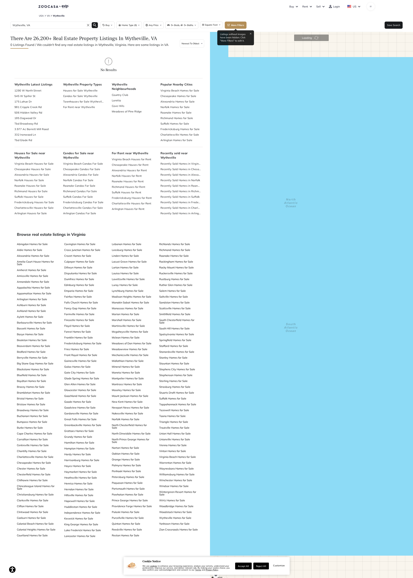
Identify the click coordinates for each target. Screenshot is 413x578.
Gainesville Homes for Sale (80, 360)
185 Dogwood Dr (25, 118)
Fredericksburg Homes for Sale (180, 129)
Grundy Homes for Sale (78, 436)
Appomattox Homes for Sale (34, 293)
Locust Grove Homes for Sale (129, 261)
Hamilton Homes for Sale (79, 442)
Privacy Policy (212, 569)
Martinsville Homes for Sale (128, 325)
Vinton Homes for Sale (172, 451)
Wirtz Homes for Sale (172, 500)
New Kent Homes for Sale (127, 401)
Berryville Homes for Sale (32, 357)
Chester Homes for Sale (31, 468)
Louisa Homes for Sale (125, 273)
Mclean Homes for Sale (126, 337)
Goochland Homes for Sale (80, 395)
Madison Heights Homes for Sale (131, 296)
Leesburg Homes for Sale (127, 250)
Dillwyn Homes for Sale (78, 267)
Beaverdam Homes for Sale (33, 346)
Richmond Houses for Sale (31, 191)
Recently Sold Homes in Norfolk (180, 180)
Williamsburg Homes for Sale (177, 474)
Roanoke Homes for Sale (176, 112)
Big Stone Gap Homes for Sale (35, 363)
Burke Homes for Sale (30, 427)
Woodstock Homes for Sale (175, 512)
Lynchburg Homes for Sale (127, 290)
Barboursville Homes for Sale (34, 322)
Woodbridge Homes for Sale (176, 506)
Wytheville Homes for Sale (175, 517)
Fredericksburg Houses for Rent (132, 197)
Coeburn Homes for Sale (31, 517)
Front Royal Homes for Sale (80, 355)
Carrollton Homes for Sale (32, 439)
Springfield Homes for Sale (175, 340)
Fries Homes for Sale (76, 349)
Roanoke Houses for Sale (30, 185)
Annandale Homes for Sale (33, 281)
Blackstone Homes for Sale (33, 369)
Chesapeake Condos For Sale (81, 169)
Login (336, 6)
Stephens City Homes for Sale (177, 369)
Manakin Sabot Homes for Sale (130, 302)
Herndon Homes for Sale (79, 489)
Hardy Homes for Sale (77, 454)
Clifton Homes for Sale (30, 506)
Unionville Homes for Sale (174, 439)
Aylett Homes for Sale (30, 316)
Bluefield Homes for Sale (31, 375)
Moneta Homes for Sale (126, 372)
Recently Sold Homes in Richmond (180, 191)
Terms (198, 569)
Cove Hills (118, 106)
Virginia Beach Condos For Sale (83, 163)
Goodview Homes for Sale (80, 407)
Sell (318, 6)
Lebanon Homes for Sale (126, 244)
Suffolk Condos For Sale (78, 196)
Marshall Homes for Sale (126, 320)
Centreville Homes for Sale (33, 445)
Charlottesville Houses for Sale (34, 207)
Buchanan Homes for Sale (32, 416)
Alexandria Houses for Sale (31, 174)
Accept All (243, 566)
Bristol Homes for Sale (30, 398)
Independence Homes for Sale (82, 512)
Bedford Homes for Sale (31, 351)
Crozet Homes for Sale (77, 255)
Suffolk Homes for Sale (174, 123)
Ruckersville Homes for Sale (176, 273)
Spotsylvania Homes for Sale (176, 334)
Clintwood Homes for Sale (32, 512)
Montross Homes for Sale (127, 384)
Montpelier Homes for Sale (128, 378)
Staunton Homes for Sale (174, 363)
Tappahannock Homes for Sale (177, 404)
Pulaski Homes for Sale (125, 512)
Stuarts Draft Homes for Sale (176, 392)
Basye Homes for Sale (30, 334)
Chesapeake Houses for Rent (130, 164)
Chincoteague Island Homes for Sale (36, 487)
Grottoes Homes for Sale (79, 431)
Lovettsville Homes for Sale (128, 279)
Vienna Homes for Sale (173, 445)
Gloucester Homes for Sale (80, 390)
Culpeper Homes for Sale (79, 261)
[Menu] (370, 6)
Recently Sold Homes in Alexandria (180, 174)
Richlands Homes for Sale (174, 244)
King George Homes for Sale (81, 524)
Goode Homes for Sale (77, 401)
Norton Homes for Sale (125, 447)
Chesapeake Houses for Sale (32, 169)
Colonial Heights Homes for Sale (36, 529)
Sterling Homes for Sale (173, 381)
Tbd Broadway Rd (26, 123)
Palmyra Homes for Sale (126, 465)
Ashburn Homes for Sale (31, 305)
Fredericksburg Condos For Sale (83, 202)
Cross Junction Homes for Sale (82, 250)
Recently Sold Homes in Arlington (180, 213)
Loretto (116, 100)
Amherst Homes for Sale (31, 270)
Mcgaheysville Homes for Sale (130, 331)
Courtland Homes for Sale (32, 535)
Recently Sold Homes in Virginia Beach (180, 163)
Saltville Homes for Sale (173, 296)
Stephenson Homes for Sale (175, 375)
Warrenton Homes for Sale (175, 462)
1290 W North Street (27, 90)
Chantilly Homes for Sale (32, 451)
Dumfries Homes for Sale (79, 279)
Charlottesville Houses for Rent (131, 203)
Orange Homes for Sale (126, 459)
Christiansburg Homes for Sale (35, 494)
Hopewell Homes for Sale (79, 501)
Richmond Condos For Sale (80, 191)
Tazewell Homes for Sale (174, 410)
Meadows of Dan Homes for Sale (131, 343)
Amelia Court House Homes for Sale (35, 263)
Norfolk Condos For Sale (78, 180)
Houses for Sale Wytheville (80, 90)
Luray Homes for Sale (125, 285)
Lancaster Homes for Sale (79, 536)
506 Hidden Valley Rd (28, 112)
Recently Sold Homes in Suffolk (180, 196)
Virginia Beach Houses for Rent (131, 159)
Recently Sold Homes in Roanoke (180, 185)
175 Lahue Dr (23, 101)
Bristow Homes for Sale (31, 404)
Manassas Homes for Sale (127, 308)
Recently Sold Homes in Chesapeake (180, 169)
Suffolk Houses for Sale (29, 196)
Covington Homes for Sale (79, 244)
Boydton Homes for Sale (31, 381)
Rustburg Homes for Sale (174, 279)
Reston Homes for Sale (125, 535)
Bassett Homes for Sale (31, 328)
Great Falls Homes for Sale (80, 419)
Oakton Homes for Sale (126, 453)
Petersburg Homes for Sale (128, 477)
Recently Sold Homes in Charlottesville (180, 207)
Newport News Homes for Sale (130, 407)
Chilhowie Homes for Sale (32, 480)
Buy (291, 6)
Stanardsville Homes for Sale (176, 351)
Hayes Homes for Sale (77, 466)
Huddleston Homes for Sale (80, 506)
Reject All (261, 566)
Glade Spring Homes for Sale (81, 378)
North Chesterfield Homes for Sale (129, 426)
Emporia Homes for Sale (78, 290)
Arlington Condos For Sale (79, 213)
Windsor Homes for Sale (174, 486)
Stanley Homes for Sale (173, 357)
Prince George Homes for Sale (130, 500)
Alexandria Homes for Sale (177, 101)
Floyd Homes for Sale (77, 325)
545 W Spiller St (25, 96)
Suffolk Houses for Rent (126, 192)
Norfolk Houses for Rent (127, 175)
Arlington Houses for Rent (128, 209)
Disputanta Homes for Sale (80, 273)
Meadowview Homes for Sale (129, 349)
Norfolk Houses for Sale (29, 180)
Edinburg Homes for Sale (79, 285)
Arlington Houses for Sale (30, 213)
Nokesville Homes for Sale (127, 413)
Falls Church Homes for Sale (81, 302)
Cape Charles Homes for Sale (34, 433)
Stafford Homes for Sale (173, 346)
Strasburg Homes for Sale (174, 386)
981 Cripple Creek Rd (28, 107)
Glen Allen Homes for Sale (80, 384)
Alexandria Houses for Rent (129, 170)
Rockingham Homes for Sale (176, 261)
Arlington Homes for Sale (176, 140)
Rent (305, 6)
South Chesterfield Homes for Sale (176, 321)
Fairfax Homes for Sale (78, 296)
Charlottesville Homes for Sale (179, 134)
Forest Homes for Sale (77, 331)
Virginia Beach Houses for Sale (34, 163)
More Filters (237, 25)
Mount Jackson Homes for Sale (130, 395)
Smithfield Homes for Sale (174, 314)
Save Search (393, 25)
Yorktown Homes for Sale (174, 523)
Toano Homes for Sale (172, 416)
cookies (153, 565)
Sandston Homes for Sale (174, 302)
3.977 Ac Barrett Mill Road (31, 129)
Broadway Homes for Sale (33, 410)
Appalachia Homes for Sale (33, 287)
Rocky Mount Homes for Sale (176, 267)
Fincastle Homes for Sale (79, 320)
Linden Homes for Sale (125, 255)
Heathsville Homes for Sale (80, 477)
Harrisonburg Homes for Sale (81, 460)
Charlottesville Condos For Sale (83, 207)
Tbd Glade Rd (23, 140)
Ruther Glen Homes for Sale (175, 285)
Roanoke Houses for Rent (128, 181)
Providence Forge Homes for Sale (132, 506)
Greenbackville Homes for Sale (82, 425)
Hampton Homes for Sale (79, 448)
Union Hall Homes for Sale (175, 433)
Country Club (120, 94)
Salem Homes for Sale (172, 290)
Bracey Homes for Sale (30, 386)
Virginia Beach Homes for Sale (179, 90)
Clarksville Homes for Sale (32, 500)
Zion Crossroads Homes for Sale (178, 529)
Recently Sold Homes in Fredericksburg (180, 202)
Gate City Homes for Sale (79, 372)
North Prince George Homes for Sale (130, 441)
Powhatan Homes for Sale (127, 494)
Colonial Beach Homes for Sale (35, 523)
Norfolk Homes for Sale (175, 107)
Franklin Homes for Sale (78, 337)
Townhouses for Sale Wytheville (83, 101)
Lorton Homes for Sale (125, 267)
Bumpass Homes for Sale (32, 421)
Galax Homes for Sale (77, 366)
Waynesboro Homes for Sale (176, 468)
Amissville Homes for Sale (32, 275)
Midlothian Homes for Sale (128, 360)
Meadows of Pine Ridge (127, 111)
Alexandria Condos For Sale (81, 174)
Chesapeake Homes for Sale (178, 96)
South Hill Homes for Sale (174, 328)
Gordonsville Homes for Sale (81, 413)
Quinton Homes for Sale (126, 523)
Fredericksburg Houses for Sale (34, 202)
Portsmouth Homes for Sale (128, 488)
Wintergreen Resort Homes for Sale (177, 493)
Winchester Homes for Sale (175, 480)
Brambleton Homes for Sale (33, 392)
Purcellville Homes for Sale (128, 517)
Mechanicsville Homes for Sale (130, 355)
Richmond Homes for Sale (176, 118)
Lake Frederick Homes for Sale (82, 530)
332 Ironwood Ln (25, 134)
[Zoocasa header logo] (53, 6)
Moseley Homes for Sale (126, 390)
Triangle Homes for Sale (173, 421)
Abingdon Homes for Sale (32, 244)
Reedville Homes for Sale (127, 529)
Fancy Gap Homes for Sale (80, 308)
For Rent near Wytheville (79, 107)
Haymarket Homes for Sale (80, 471)
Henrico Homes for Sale (78, 483)
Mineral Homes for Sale (126, 366)
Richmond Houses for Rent (128, 186)
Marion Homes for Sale (125, 314)
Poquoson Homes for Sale (127, 482)
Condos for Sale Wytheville (80, 96)
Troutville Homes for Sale (174, 427)
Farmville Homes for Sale (79, 314)
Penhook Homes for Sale (126, 471)
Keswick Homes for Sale (78, 518)
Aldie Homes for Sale (29, 250)
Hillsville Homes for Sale (78, 495)
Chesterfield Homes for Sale (33, 474)
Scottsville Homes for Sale (175, 308)
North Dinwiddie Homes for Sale (131, 433)
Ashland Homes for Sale (31, 311)
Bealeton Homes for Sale (32, 340)
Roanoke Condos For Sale (79, 185)
